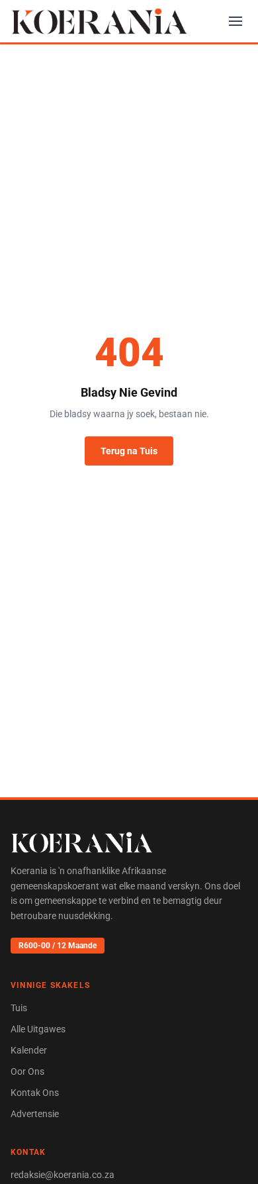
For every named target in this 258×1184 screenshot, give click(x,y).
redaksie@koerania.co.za (62, 1174)
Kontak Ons (35, 1092)
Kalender (29, 1050)
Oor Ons (27, 1071)
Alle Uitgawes (38, 1029)
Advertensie (35, 1114)
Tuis (19, 1008)
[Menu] (235, 21)
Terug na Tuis (129, 451)
